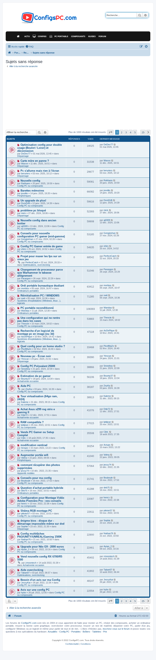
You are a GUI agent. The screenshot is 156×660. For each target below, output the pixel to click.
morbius (25, 288)
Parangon (26, 278)
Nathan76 (26, 539)
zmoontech (30, 563)
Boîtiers (86, 631)
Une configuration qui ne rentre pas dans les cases (38, 319)
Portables (76, 631)
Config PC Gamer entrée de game (42, 246)
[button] (110, 132)
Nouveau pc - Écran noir (36, 356)
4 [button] (130, 132)
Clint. (23, 438)
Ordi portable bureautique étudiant (42, 285)
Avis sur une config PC (35, 589)
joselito (24, 193)
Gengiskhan (27, 239)
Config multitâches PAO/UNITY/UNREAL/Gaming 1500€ (39, 535)
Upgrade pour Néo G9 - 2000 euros (42, 546)
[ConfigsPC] (9, 52)
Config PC (64, 631)
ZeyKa (28, 389)
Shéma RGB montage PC (36, 510)
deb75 (24, 490)
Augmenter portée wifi (34, 455)
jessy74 (25, 471)
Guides (92, 36)
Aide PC (26, 385)
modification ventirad (34, 445)
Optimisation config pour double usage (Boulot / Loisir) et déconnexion (39, 147)
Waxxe (24, 163)
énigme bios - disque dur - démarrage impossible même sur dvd (40, 522)
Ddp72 (24, 415)
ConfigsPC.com (29, 623)
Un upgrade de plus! (33, 200)
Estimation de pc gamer (36, 376)
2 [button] (121, 132)
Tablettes (96, 631)
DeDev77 (25, 153)
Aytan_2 (25, 549)
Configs (42, 36)
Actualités (52, 631)
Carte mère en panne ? (35, 160)
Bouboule (25, 480)
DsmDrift (25, 203)
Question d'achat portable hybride (42, 487)
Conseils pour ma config (36, 477)
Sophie (24, 526)
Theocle (25, 323)
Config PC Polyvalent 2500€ (38, 366)
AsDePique (26, 336)
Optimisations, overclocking (36, 265)
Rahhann (25, 183)
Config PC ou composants (30, 186)
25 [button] (143, 132)
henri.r (24, 503)
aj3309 (24, 226)
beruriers (25, 173)
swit (23, 298)
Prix (105, 631)
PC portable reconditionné (37, 307)
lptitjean (24, 425)
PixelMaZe (26, 349)
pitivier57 (25, 513)
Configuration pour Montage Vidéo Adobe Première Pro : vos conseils (40, 499)
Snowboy (25, 369)
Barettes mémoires (32, 190)
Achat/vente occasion (28, 381)
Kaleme (24, 402)
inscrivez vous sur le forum (116, 629)
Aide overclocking (32, 569)
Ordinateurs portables (28, 291)
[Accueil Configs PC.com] (19, 36)
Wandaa (25, 310)
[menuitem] (29, 46)
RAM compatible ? (32, 422)
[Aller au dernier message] (115, 144)
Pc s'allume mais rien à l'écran (40, 170)
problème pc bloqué (33, 210)
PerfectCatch (31, 262)
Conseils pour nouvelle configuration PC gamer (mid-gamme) (41, 235)
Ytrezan (25, 359)
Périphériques (24, 196)
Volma (24, 458)
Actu (27, 36)
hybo (23, 592)
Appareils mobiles (26, 473)
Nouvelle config (30, 180)
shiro (23, 249)
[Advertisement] (78, 99)
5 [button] (135, 132)
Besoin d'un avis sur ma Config (40, 579)
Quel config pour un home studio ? (43, 346)
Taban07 (25, 572)
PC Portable (61, 36)
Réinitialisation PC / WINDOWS (40, 295)
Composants (78, 36)
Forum (102, 36)
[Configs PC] (43, 19)
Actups (24, 448)
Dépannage (23, 156)
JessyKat (25, 582)
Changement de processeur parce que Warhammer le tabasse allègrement (40, 272)
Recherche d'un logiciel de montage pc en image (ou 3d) (35, 332)
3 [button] (126, 132)
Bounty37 (25, 379)
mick (23, 213)
